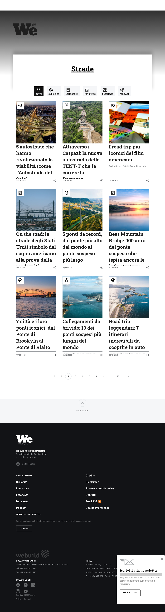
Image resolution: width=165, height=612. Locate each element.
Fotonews (22, 495)
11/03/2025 (20, 355)
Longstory (22, 488)
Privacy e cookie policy (100, 488)
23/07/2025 (67, 180)
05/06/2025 (113, 180)
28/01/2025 (113, 355)
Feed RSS (91, 501)
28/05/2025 (20, 268)
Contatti (91, 495)
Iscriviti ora (130, 592)
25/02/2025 (67, 355)
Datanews (22, 501)
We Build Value (28, 464)
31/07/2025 (20, 180)
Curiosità (21, 482)
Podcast (21, 507)
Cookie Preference (98, 507)
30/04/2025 (113, 268)
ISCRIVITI (24, 529)
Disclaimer (92, 482)
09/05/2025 (67, 268)
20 (118, 376)
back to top (82, 411)
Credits (90, 475)
